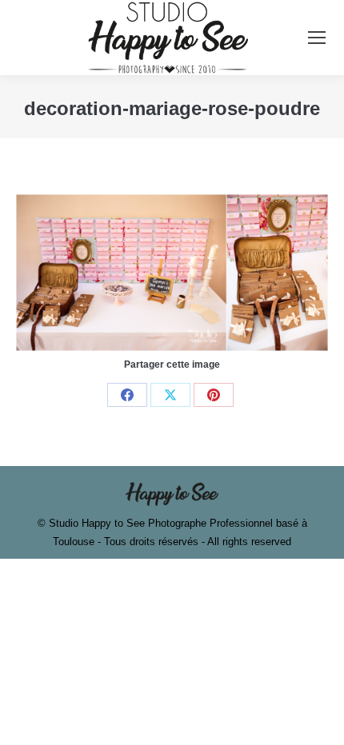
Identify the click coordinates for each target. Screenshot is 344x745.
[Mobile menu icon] (317, 37)
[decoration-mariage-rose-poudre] (172, 272)
